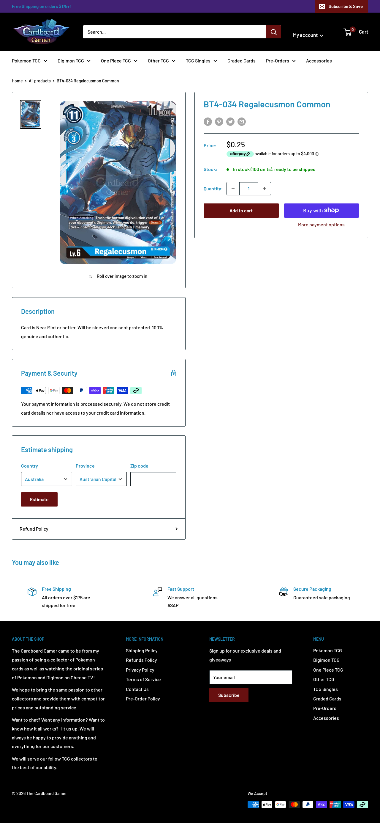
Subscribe (229, 695)
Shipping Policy (142, 650)
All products (40, 80)
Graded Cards (241, 60)
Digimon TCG (71, 60)
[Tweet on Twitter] (230, 121)
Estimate (39, 499)
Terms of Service (143, 679)
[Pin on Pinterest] (219, 121)
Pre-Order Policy (143, 698)
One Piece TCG (116, 60)
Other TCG (158, 60)
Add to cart (241, 210)
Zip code (139, 465)
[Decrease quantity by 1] (233, 188)
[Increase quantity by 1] (264, 188)
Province (85, 465)
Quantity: (213, 188)
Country (29, 465)
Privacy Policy (140, 669)
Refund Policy (34, 529)
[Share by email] (242, 121)
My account (306, 35)
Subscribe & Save (346, 6)
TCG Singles (198, 60)
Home (17, 80)
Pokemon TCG (26, 60)
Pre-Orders (277, 60)
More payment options (321, 224)
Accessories (319, 60)
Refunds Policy (141, 660)
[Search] (273, 31)
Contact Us (137, 689)
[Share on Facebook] (208, 121)
